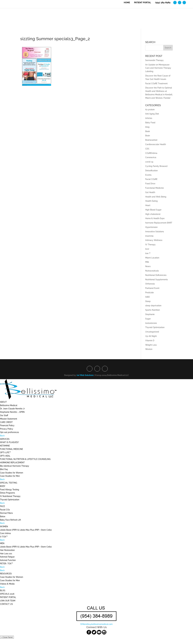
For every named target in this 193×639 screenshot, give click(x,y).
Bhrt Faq (4, 469)
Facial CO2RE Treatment (156, 83)
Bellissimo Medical (8, 405)
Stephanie (150, 314)
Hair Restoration (7, 550)
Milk (147, 262)
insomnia (149, 236)
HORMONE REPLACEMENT (12, 462)
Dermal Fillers (6, 513)
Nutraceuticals (152, 271)
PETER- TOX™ (6, 563)
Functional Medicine (154, 188)
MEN (2, 543)
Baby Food (150, 122)
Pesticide (149, 292)
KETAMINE (5, 446)
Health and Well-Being (155, 197)
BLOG (2, 590)
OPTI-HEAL (5, 456)
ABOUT (3, 402)
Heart (147, 205)
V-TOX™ (4, 537)
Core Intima (5, 533)
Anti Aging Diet (152, 114)
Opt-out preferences (9, 432)
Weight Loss (151, 345)
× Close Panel (7, 637)
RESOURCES (6, 573)
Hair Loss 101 (6, 553)
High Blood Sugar (153, 210)
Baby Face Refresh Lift (10, 520)
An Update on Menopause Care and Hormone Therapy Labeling (158, 68)
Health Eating (151, 201)
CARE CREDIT (6, 422)
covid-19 (149, 162)
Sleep (148, 301)
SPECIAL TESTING (8, 483)
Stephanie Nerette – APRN (12, 412)
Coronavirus (150, 157)
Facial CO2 (5, 510)
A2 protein (150, 109)
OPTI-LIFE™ (5, 452)
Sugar (148, 319)
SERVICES (4, 439)
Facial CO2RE (151, 179)
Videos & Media (7, 584)
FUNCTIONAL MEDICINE (11, 449)
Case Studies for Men (10, 476)
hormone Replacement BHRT (158, 223)
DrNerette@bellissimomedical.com (96, 624)
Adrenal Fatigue (7, 557)
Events (148, 175)
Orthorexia (150, 284)
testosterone (151, 323)
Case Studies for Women (11, 473)
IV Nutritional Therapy (10, 496)
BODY (2, 486)
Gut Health (150, 192)
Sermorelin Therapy (154, 60)
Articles (148, 118)
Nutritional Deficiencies (155, 275)
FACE (2, 506)
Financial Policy (7, 425)
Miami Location (152, 258)
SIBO (147, 297)
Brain (147, 135)
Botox (2, 516)
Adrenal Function (8, 560)
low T (147, 253)
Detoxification (151, 170)
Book (147, 131)
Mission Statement (8, 419)
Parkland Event (152, 288)
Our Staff (4, 415)
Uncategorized (152, 332)
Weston (148, 349)
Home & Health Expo (154, 218)
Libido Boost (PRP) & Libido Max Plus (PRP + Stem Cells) (26, 530)
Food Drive (150, 183)
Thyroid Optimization (154, 327)
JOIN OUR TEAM (7, 601)
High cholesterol (152, 214)
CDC (147, 149)
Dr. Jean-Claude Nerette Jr (12, 408)
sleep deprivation (153, 305)
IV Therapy (150, 244)
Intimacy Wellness (153, 240)
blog (147, 127)
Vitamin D (149, 340)
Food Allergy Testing (9, 489)
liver (147, 249)
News (148, 266)
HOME (127, 3)
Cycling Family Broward (156, 166)
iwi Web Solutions (85, 375)
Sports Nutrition (152, 310)
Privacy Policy (6, 429)
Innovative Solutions (154, 231)
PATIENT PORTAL (142, 3)
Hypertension (151, 227)
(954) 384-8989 (162, 3)
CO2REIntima (151, 153)
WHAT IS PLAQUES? (9, 442)
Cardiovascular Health (155, 144)
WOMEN (4, 526)
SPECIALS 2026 (7, 594)
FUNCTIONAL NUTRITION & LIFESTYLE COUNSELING (25, 459)
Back (2, 435)
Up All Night (151, 336)
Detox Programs (7, 493)
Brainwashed (151, 140)
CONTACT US (6, 604)
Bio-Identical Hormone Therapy (14, 466)
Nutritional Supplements (156, 279)
